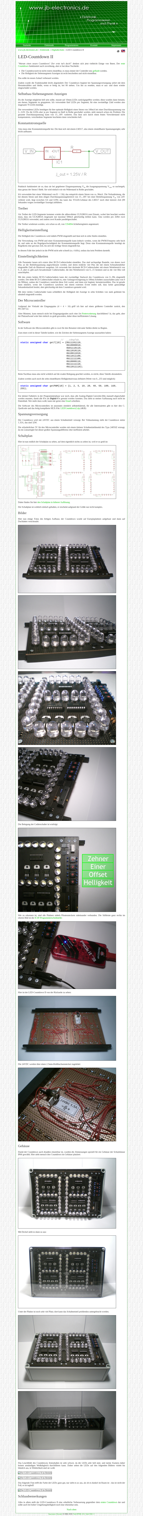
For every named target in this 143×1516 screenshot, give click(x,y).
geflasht (96, 71)
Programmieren (71, 45)
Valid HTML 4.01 (79, 1514)
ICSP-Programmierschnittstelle (48, 918)
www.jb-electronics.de (28, 50)
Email (68, 401)
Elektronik (49, 45)
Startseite (27, 45)
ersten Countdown (109, 1502)
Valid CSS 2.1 (90, 1514)
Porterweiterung (89, 313)
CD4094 (69, 224)
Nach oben (71, 1509)
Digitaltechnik (58, 50)
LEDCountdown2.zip (70, 408)
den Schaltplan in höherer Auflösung (53, 502)
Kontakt (93, 45)
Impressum (116, 45)
